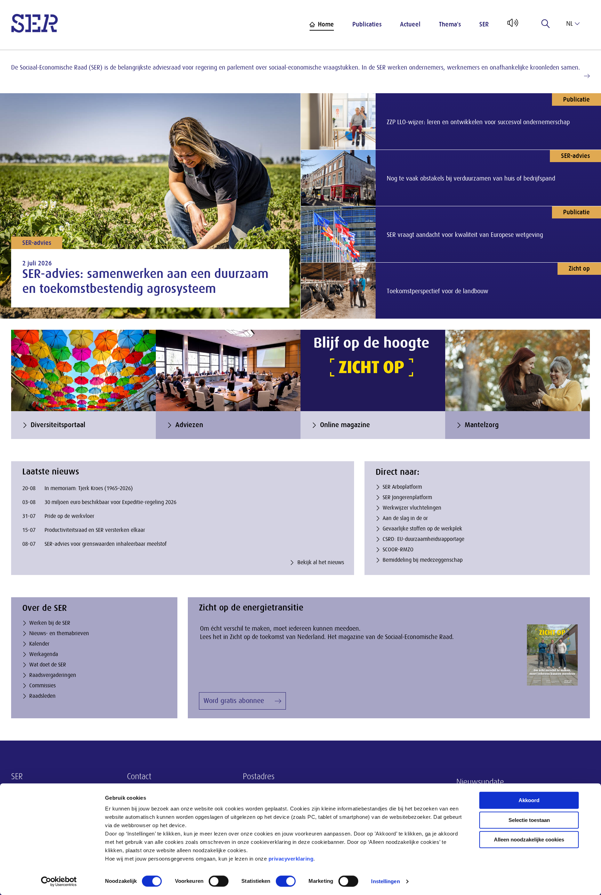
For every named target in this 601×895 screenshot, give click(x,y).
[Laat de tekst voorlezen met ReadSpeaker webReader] (512, 25)
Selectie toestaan (529, 820)
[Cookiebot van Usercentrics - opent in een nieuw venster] (59, 881)
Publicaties (367, 24)
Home (326, 24)
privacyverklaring (291, 859)
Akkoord (529, 800)
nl (569, 23)
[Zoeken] (545, 23)
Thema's (450, 24)
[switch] (219, 881)
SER (484, 24)
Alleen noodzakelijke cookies (529, 839)
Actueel (410, 24)
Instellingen (385, 881)
